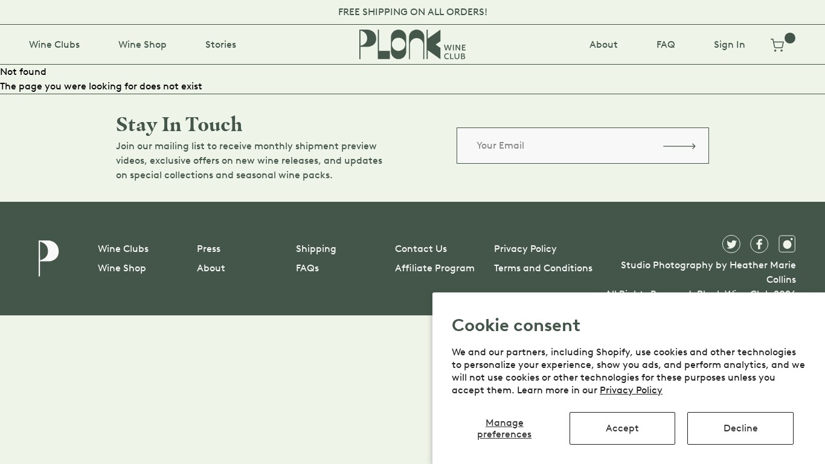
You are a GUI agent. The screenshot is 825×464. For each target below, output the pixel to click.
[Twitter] (731, 244)
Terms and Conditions (543, 268)
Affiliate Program (435, 268)
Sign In (729, 44)
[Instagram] (787, 244)
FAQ (665, 44)
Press (208, 248)
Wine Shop (142, 44)
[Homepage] (412, 44)
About (603, 44)
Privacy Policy (631, 390)
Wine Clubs (54, 44)
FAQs (307, 268)
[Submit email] (679, 145)
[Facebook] (759, 244)
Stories (220, 44)
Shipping (316, 248)
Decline (741, 428)
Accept (622, 428)
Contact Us (421, 248)
